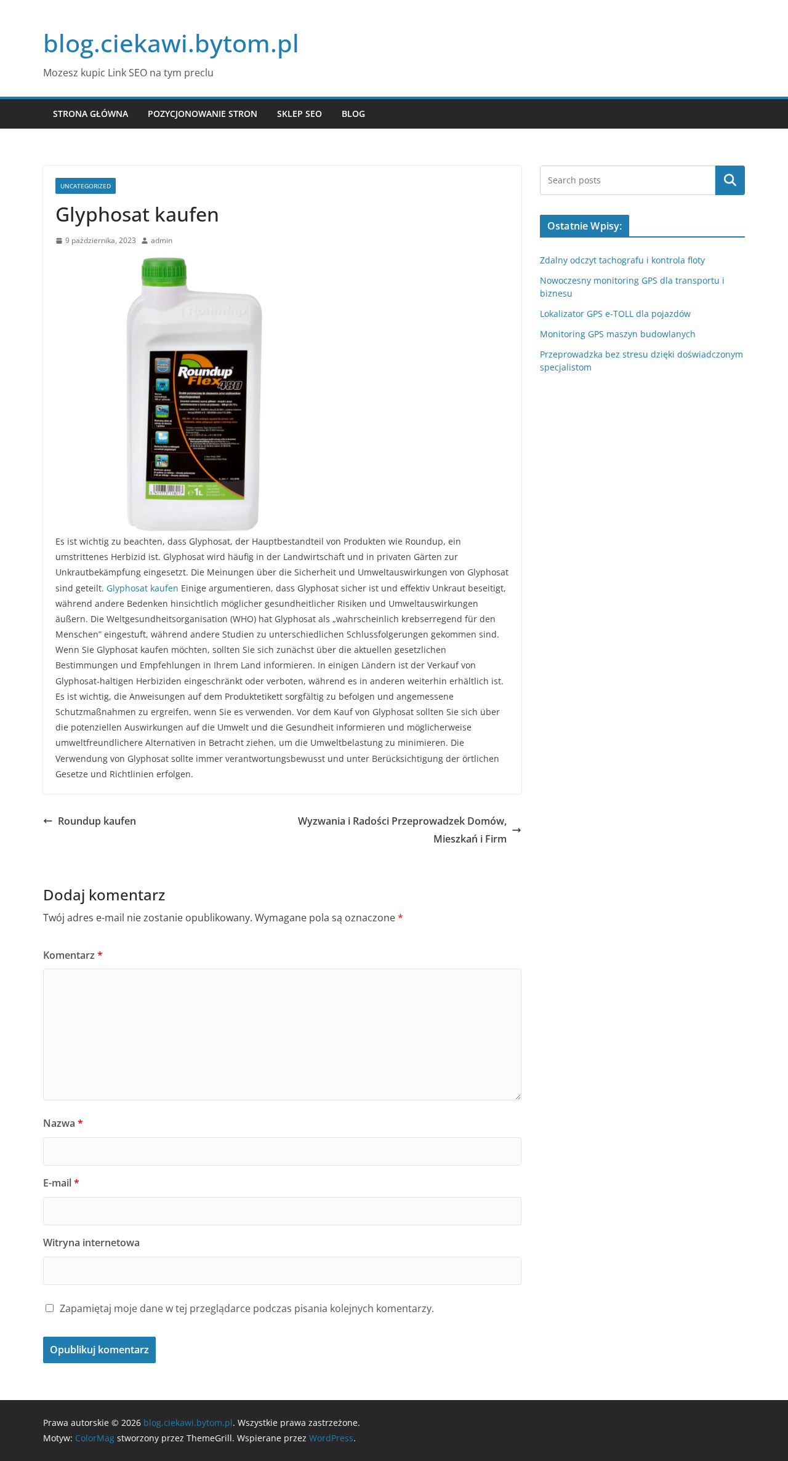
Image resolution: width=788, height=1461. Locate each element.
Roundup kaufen (97, 821)
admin (161, 240)
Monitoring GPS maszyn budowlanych (618, 334)
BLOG (353, 113)
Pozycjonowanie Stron (202, 113)
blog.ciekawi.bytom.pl (171, 43)
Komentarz (73, 955)
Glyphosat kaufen (143, 588)
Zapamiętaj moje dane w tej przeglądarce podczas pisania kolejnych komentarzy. (247, 1308)
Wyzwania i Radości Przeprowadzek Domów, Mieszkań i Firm (402, 830)
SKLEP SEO (299, 113)
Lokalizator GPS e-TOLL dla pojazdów (615, 313)
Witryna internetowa (91, 1242)
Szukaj (730, 180)
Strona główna (90, 113)
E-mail (61, 1183)
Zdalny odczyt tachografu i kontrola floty (622, 260)
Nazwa (63, 1123)
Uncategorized (85, 186)
